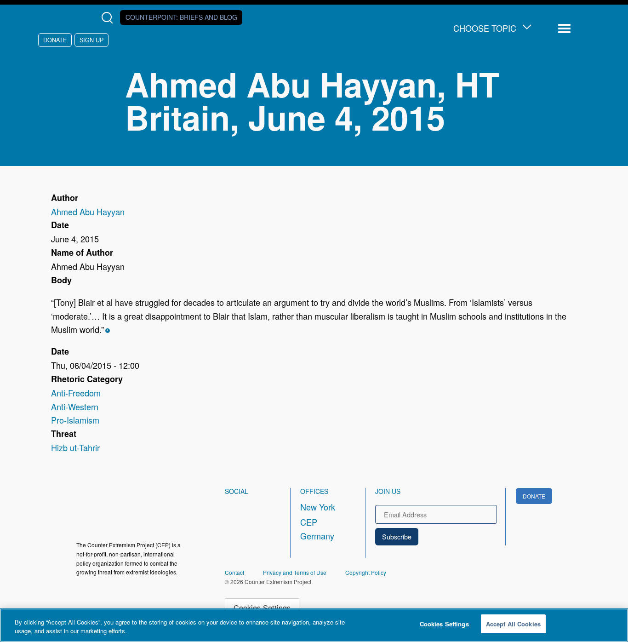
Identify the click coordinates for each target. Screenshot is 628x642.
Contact (234, 572)
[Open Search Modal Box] (109, 17)
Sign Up (91, 39)
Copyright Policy (365, 572)
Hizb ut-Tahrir (75, 447)
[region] (314, 625)
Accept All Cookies (513, 623)
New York (317, 507)
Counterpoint (181, 17)
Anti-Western (74, 407)
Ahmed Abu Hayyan (88, 212)
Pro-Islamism (75, 420)
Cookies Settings (262, 607)
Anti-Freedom (76, 393)
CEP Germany (317, 529)
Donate (55, 39)
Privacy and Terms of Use (294, 572)
